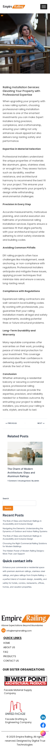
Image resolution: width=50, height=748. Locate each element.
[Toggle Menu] (44, 6)
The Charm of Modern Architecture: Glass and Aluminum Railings (21, 472)
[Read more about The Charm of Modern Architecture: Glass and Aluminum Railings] (24, 453)
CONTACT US (11, 660)
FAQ (5, 652)
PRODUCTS (9, 656)
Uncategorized (24, 481)
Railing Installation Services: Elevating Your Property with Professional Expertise (21, 91)
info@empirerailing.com (19, 630)
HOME (6, 643)
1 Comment (12, 481)
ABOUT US (9, 647)
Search (6, 498)
